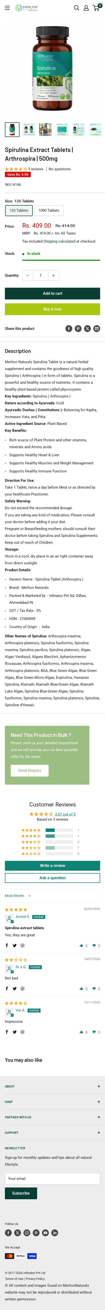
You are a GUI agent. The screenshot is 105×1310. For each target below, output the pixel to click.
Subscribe (21, 1193)
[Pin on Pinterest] (78, 328)
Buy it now (52, 309)
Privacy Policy (35, 1279)
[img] (16, 909)
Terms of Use (14, 1279)
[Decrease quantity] (27, 275)
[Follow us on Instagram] (26, 1232)
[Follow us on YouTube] (45, 1232)
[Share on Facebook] (68, 328)
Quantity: (12, 275)
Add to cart (52, 293)
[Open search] (76, 8)
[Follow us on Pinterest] (36, 1232)
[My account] (86, 8)
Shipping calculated (59, 241)
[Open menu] (7, 8)
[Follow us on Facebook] (8, 1232)
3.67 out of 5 (65, 814)
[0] (96, 8)
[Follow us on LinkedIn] (54, 1232)
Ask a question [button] (53, 878)
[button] (16, 169)
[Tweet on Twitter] (87, 328)
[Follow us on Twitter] (17, 1232)
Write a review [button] (52, 865)
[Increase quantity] (53, 275)
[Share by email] (96, 328)
